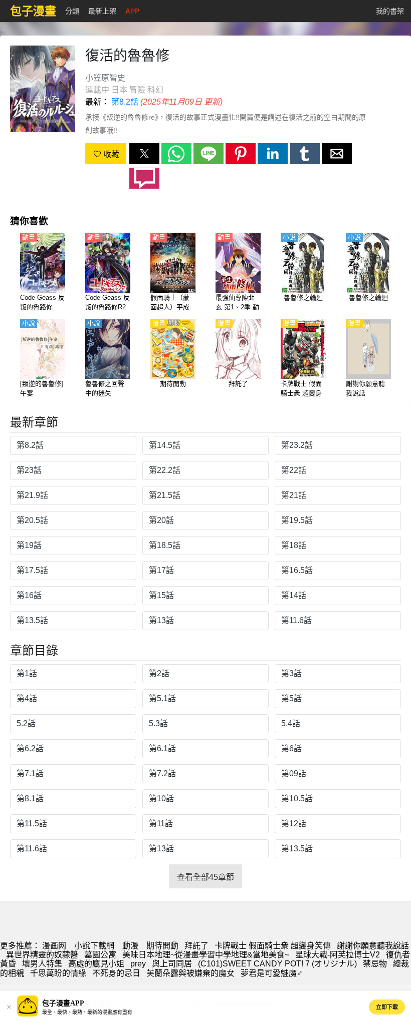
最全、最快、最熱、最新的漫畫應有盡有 (87, 1012)
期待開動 (162, 945)
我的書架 (390, 11)
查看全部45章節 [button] (205, 877)
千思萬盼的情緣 (58, 973)
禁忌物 (375, 963)
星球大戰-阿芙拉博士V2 (337, 954)
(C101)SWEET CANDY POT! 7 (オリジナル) (277, 963)
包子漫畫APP (63, 1003)
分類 (72, 11)
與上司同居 (172, 963)
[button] (144, 153)
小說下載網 (94, 945)
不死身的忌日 (116, 973)
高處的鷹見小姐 (96, 963)
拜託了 (196, 945)
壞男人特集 (42, 963)
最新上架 (102, 11)
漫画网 (54, 945)
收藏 (110, 154)
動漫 (130, 945)
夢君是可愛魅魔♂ (272, 973)
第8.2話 (124, 102)
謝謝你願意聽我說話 (373, 945)
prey (138, 963)
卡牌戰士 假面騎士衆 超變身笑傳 (273, 945)
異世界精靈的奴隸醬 (42, 954)
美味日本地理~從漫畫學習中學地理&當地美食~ (205, 954)
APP (132, 11)
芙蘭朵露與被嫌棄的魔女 (190, 973)
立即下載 (387, 1007)
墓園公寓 (100, 954)
